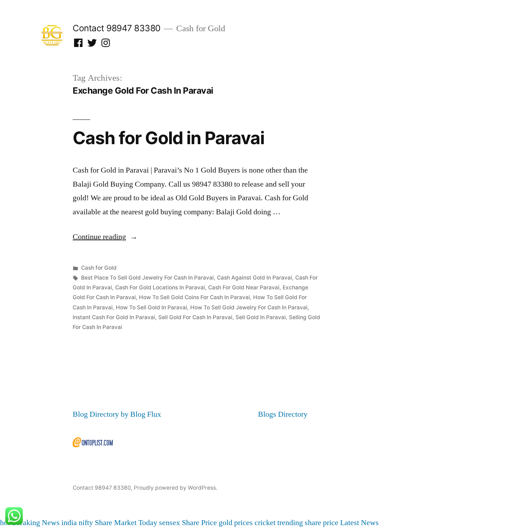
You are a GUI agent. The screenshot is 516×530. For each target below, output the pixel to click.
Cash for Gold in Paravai (168, 137)
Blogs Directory (282, 414)
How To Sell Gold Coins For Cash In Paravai (194, 297)
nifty (86, 523)
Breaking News (36, 523)
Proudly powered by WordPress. (175, 487)
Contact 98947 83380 (116, 28)
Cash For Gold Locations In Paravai (160, 287)
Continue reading (105, 237)
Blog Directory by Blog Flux (117, 414)
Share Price (199, 523)
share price (321, 523)
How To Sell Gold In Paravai (151, 307)
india (69, 523)
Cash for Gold (99, 267)
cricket (265, 523)
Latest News (359, 523)
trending (290, 523)
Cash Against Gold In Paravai (254, 277)
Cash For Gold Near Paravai (243, 287)
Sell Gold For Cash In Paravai (195, 317)
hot (5, 523)
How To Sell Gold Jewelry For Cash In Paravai (248, 307)
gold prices (236, 523)
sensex (169, 523)
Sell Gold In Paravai (261, 317)
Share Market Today (126, 523)
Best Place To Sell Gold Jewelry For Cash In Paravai (147, 277)
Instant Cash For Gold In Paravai (114, 317)
